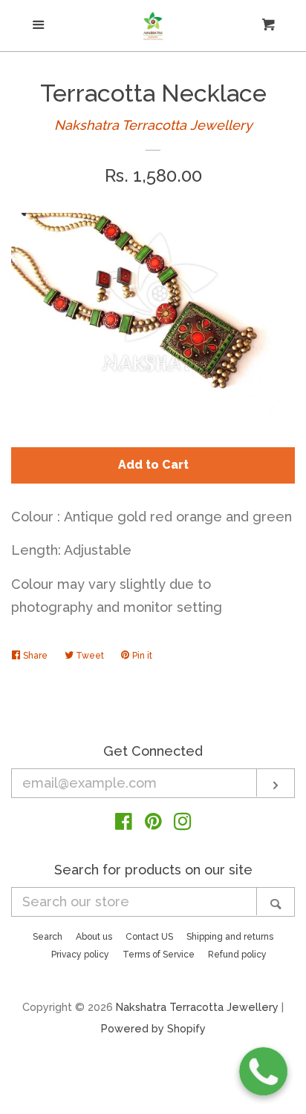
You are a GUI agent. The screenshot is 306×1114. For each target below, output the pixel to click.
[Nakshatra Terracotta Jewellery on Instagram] (183, 823)
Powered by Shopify (153, 1028)
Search (47, 937)
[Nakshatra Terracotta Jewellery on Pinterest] (153, 823)
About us (94, 937)
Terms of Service (159, 954)
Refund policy (237, 954)
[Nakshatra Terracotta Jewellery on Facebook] (123, 823)
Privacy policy (80, 954)
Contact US (149, 937)
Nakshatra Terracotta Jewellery (153, 125)
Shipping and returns (229, 937)
